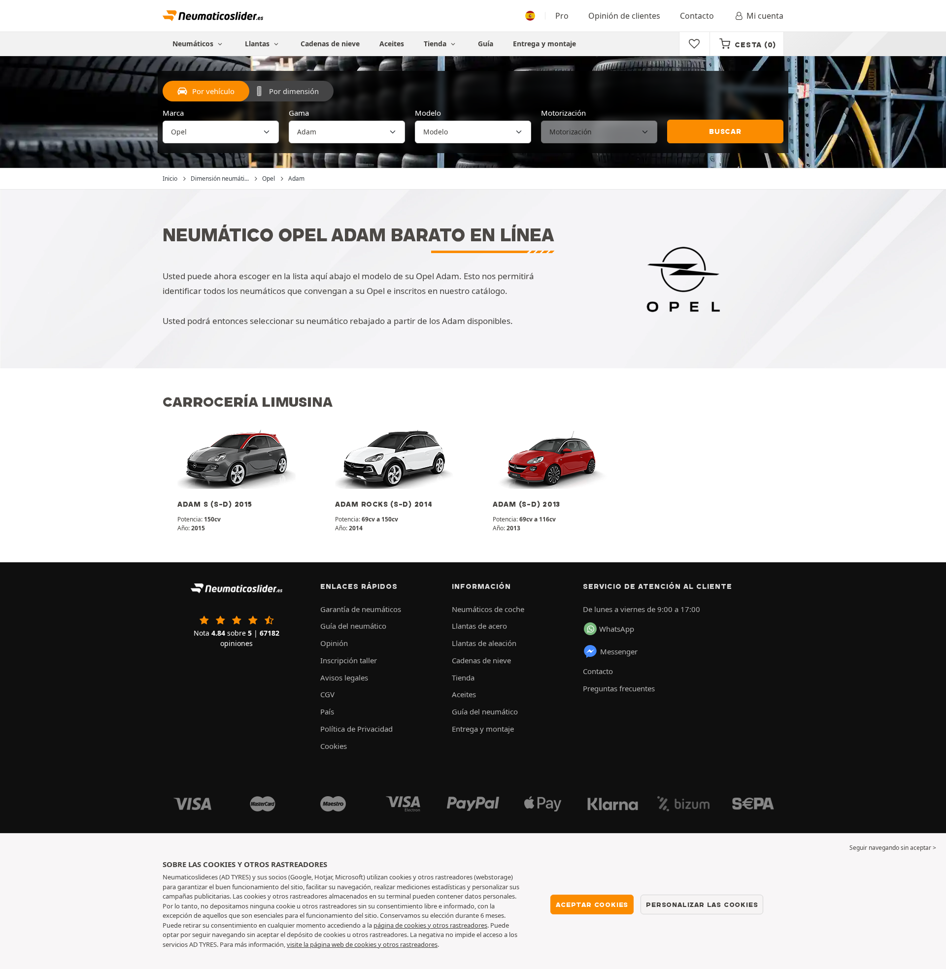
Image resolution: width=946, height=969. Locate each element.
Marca (173, 113)
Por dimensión (294, 91)
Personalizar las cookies (702, 904)
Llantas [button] (258, 43)
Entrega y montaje (544, 43)
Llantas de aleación (484, 643)
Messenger (619, 651)
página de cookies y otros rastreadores (430, 925)
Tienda (436, 43)
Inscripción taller (348, 660)
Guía (485, 43)
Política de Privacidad (356, 729)
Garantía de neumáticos (360, 609)
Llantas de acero (479, 626)
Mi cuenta (764, 15)
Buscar (725, 131)
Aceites (391, 43)
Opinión (334, 643)
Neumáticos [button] (193, 43)
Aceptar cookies (592, 904)
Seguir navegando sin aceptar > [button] (892, 847)
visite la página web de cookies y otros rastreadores (362, 944)
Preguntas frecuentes (619, 688)
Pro (562, 15)
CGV (327, 694)
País (327, 711)
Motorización (563, 113)
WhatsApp (616, 629)
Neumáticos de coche (488, 609)
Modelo (428, 113)
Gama (299, 113)
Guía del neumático (353, 626)
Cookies (333, 746)
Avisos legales (344, 677)
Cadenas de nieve (330, 43)
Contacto (697, 15)
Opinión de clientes (624, 15)
